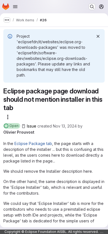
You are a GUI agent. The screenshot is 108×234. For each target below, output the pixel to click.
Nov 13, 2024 (65, 126)
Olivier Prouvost (18, 132)
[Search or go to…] (92, 6)
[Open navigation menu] (15, 6)
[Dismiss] (98, 36)
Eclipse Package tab (33, 143)
